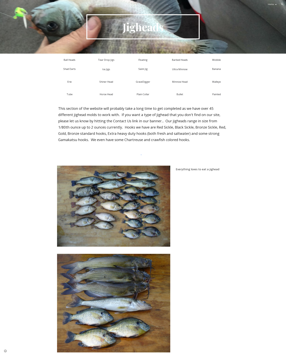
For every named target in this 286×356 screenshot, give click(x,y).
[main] (143, 26)
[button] (282, 4)
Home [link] (271, 4)
